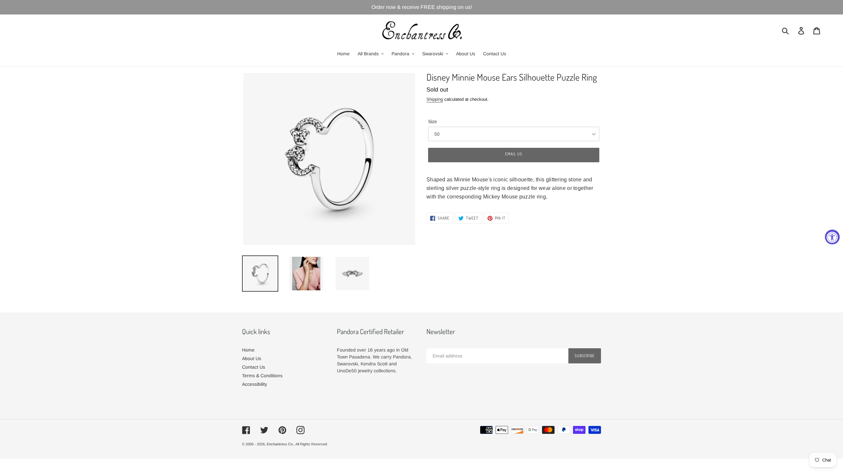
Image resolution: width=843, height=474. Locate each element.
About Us (251, 358)
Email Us (513, 153)
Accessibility (254, 384)
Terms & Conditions (262, 375)
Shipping (434, 99)
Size (432, 121)
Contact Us (253, 367)
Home (248, 350)
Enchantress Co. (280, 444)
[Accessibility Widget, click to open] (832, 237)
